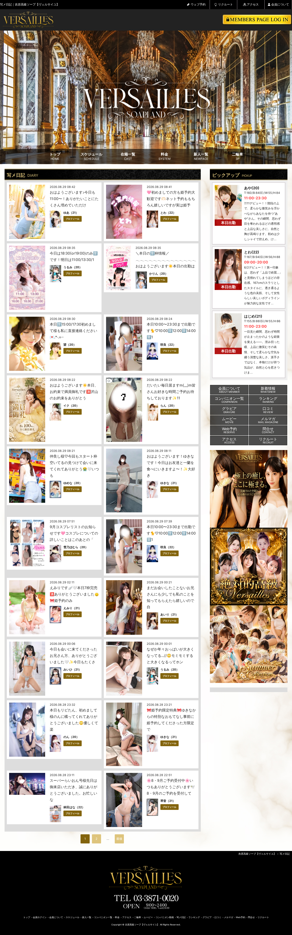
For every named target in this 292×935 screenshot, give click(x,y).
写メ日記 (285, 853)
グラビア (207, 917)
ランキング (194, 917)
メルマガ (228, 917)
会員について (280, 4)
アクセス (253, 4)
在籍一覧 (128, 156)
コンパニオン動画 (165, 917)
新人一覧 (201, 156)
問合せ (251, 917)
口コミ (217, 917)
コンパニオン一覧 (103, 917)
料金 (164, 156)
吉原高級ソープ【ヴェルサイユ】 (257, 853)
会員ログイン (40, 917)
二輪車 (237, 156)
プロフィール (72, 219)
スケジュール (91, 156)
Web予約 (240, 917)
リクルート (225, 4)
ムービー (148, 917)
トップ (55, 156)
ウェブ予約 (198, 4)
